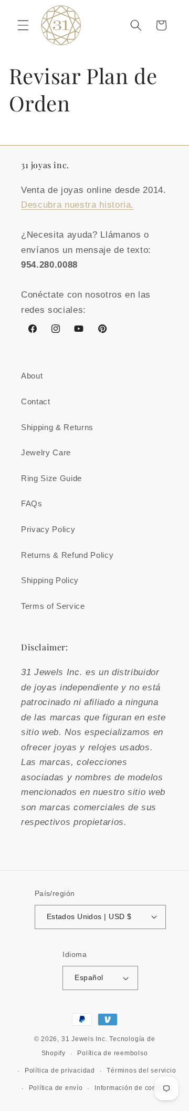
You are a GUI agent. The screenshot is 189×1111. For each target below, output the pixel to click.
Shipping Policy (50, 580)
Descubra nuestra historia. (77, 204)
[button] (23, 25)
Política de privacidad (60, 1070)
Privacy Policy (48, 529)
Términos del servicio (141, 1070)
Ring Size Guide (51, 478)
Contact (35, 401)
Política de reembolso (112, 1053)
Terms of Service (53, 606)
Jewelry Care (46, 452)
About (32, 375)
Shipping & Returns (57, 427)
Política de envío (56, 1088)
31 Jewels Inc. (84, 1039)
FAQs (32, 503)
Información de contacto (133, 1088)
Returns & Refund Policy (67, 555)
